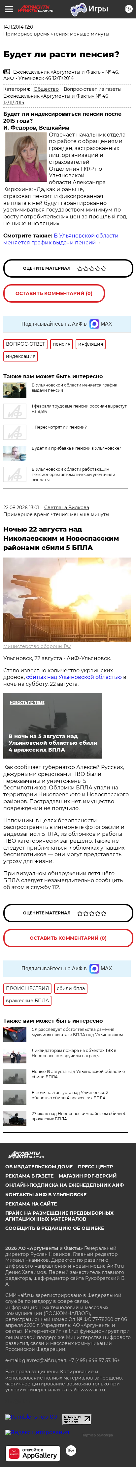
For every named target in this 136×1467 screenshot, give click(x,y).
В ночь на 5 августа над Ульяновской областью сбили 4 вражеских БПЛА (70, 1095)
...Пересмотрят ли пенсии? (59, 427)
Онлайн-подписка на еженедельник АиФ (64, 1185)
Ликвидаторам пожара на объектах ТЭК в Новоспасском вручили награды (74, 1053)
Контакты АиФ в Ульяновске (45, 1195)
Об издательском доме (39, 1167)
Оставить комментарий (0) (54, 293)
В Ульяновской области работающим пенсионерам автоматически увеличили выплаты (73, 474)
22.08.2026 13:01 (21, 507)
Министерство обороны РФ (37, 646)
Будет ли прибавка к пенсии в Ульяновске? (76, 448)
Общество (46, 89)
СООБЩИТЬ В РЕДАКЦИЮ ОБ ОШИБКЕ (54, 1228)
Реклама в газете (29, 1176)
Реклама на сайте (31, 1204)
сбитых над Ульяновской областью (74, 677)
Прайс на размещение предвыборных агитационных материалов (59, 1216)
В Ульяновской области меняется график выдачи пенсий (61, 239)
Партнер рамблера (97, 1435)
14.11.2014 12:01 (19, 27)
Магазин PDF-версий (88, 1176)
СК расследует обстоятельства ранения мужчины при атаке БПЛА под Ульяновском (77, 1032)
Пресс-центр (95, 1167)
